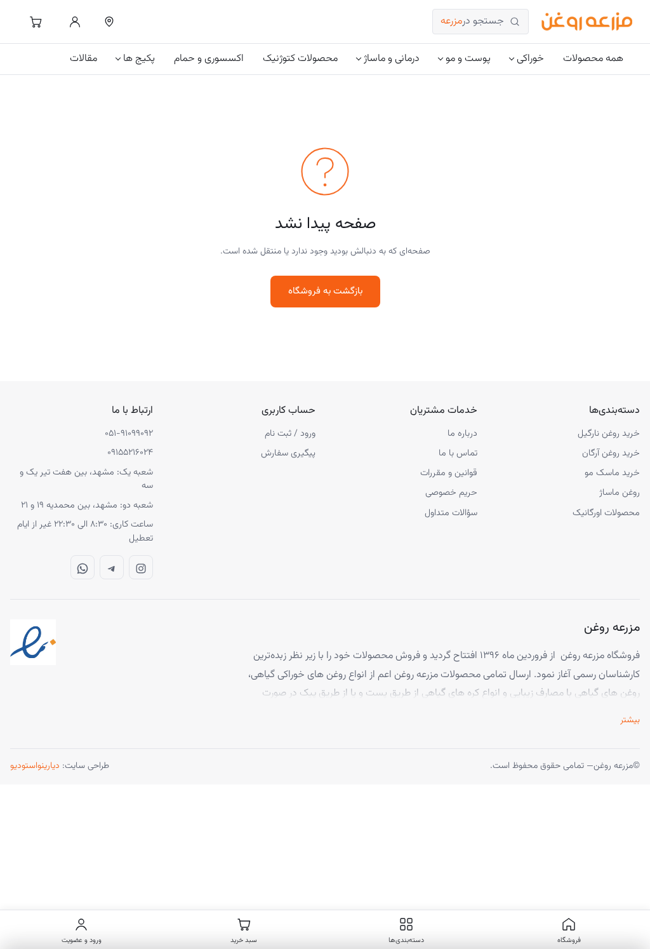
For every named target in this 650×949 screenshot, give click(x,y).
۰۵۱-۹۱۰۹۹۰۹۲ (129, 434)
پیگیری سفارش (288, 453)
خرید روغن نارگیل (609, 433)
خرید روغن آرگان (611, 453)
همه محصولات (593, 59)
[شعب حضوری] (109, 21)
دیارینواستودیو (35, 766)
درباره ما (462, 433)
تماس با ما (458, 453)
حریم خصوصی (451, 492)
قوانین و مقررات (448, 473)
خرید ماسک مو (612, 473)
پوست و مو (468, 59)
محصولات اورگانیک (606, 513)
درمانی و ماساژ (392, 59)
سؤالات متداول (451, 513)
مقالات (83, 59)
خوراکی (530, 59)
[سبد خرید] (35, 21)
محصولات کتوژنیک (300, 59)
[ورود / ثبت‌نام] (75, 21)
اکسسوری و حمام (209, 59)
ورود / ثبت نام (290, 433)
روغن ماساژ (619, 492)
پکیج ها (139, 59)
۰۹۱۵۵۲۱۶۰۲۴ (130, 453)
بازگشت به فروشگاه (325, 291)
